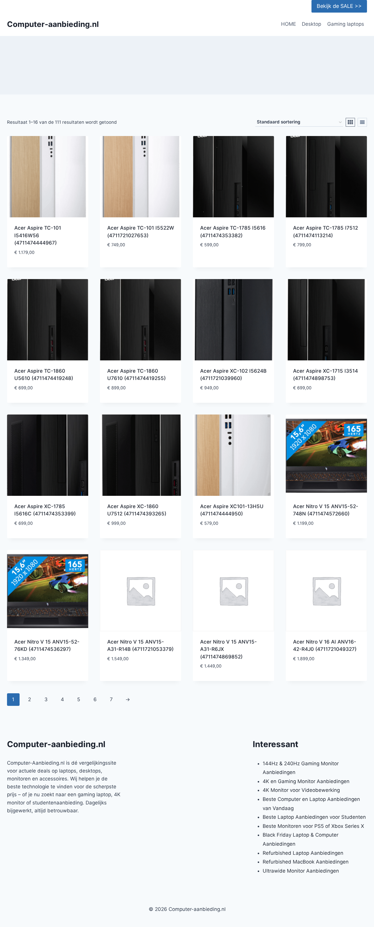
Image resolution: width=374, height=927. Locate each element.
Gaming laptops (345, 24)
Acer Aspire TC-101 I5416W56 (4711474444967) (37, 235)
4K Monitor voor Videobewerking (301, 790)
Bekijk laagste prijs (140, 262)
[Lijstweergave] (362, 122)
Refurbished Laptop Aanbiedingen (303, 853)
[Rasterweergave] (350, 122)
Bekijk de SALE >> (339, 6)
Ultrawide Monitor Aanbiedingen (301, 871)
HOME (288, 24)
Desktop (311, 24)
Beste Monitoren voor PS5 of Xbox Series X (313, 826)
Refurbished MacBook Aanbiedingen (306, 862)
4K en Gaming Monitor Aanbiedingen (306, 781)
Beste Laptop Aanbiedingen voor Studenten (314, 817)
